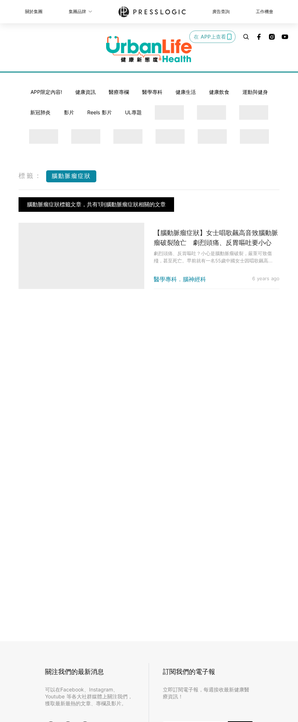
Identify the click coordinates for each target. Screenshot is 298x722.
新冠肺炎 (40, 112)
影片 (69, 112)
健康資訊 (85, 92)
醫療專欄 (119, 92)
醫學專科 (152, 92)
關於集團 (34, 11)
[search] (246, 36)
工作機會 (264, 11)
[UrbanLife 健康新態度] (149, 49)
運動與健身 (255, 92)
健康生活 (186, 92)
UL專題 (133, 112)
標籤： (31, 175)
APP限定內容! (46, 92)
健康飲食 (219, 92)
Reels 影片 (99, 112)
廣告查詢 (221, 11)
